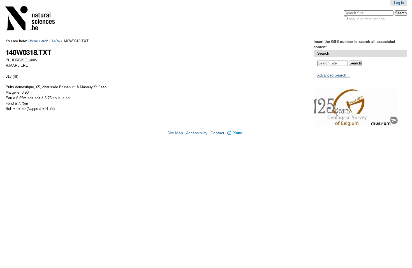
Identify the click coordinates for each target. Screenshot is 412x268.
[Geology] (33, 19)
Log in (399, 3)
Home (33, 41)
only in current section (367, 19)
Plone (235, 133)
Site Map (175, 133)
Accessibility (196, 133)
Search (323, 53)
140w (56, 41)
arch (44, 41)
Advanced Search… (333, 75)
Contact (217, 133)
